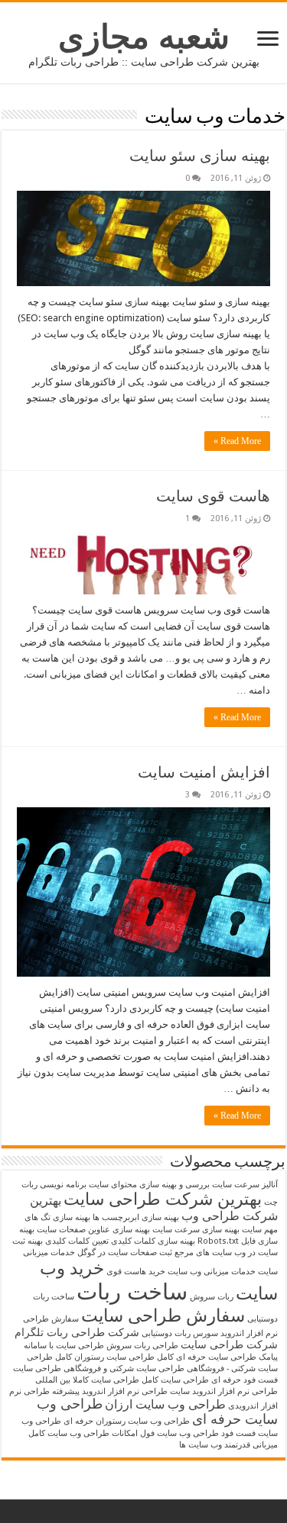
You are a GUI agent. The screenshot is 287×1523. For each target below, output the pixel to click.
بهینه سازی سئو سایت (199, 156)
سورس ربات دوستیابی (180, 1333)
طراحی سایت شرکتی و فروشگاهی (124, 1368)
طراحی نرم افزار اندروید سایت (224, 1391)
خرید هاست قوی (135, 1272)
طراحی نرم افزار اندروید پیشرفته (110, 1391)
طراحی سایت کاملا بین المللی (87, 1380)
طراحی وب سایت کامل (68, 1433)
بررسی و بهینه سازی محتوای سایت (149, 1185)
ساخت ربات (132, 1292)
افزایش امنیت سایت (204, 772)
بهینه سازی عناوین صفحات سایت (93, 1230)
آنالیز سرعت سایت (245, 1185)
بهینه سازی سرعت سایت (196, 1230)
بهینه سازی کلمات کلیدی (153, 1241)
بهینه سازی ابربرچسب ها (136, 1217)
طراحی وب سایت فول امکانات (165, 1433)
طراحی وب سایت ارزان (165, 1404)
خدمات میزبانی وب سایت (212, 1272)
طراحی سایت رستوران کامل (105, 1357)
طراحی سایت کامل (175, 1380)
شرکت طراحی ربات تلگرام (77, 1332)
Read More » (237, 441)
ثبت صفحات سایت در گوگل (124, 1252)
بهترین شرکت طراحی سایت (163, 1199)
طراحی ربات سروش (142, 1346)
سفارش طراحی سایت (163, 1315)
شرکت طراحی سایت (229, 1344)
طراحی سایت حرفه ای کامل (206, 1357)
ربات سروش (211, 1297)
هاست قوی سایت (213, 496)
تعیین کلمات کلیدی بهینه (68, 1241)
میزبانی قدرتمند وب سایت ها (228, 1445)
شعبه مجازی (144, 36)
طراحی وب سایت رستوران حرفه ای (127, 1421)
